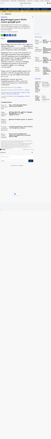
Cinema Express (30, 0)
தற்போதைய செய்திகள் (13, 9)
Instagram (23, 92)
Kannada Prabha (14, 0)
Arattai (11, 93)
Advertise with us (36, 33)
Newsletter (19, 87)
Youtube (28, 92)
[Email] (12, 35)
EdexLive (42, 0)
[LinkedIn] (10, 35)
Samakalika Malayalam (22, 0)
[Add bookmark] (32, 17)
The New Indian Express (5, 0)
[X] (5, 35)
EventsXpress (47, 0)
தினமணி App (21, 96)
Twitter (19, 92)
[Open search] (3, 3)
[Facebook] (7, 35)
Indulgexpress (37, 0)
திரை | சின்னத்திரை (26, 9)
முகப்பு (5, 9)
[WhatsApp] (2, 35)
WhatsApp (27, 90)
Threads (7, 93)
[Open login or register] (50, 3)
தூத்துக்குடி (4, 17)
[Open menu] (1, 3)
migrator (3, 38)
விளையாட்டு (36, 9)
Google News (16, 93)
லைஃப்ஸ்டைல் (44, 9)
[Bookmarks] (48, 3)
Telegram (3, 93)
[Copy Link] (15, 35)
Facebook (15, 92)
